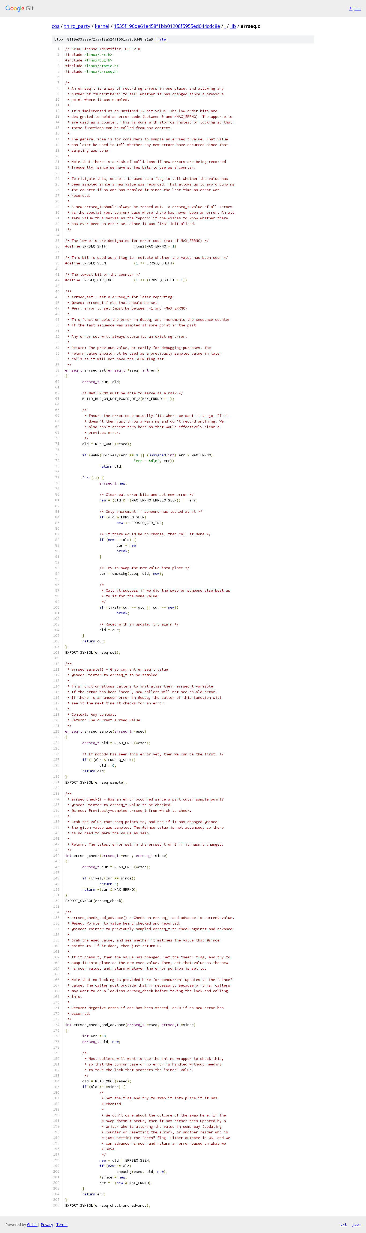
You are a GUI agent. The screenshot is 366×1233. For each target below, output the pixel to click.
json (356, 1224)
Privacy (47, 1224)
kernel (102, 26)
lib (233, 26)
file (161, 39)
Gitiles (32, 1224)
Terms (62, 1224)
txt (343, 1224)
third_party (77, 26)
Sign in (355, 8)
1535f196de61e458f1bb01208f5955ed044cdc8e (167, 26)
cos (55, 26)
